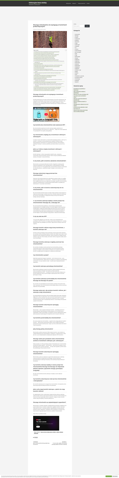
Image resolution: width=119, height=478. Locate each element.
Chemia (76, 37)
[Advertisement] (59, 13)
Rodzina (76, 73)
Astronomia (77, 34)
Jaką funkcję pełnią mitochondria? (41, 78)
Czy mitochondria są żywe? (39, 67)
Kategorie (74, 3)
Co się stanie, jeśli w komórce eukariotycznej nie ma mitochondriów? (46, 59)
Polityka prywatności (81, 3)
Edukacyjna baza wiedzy (38, 3)
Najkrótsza (77, 61)
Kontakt (88, 3)
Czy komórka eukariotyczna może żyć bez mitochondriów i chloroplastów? (48, 87)
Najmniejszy (77, 62)
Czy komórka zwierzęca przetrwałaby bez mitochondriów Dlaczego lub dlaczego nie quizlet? (49, 71)
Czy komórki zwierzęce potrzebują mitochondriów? (44, 69)
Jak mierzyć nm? (77, 108)
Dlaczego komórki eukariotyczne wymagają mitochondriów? (45, 75)
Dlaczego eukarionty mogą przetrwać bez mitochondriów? (44, 58)
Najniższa (77, 64)
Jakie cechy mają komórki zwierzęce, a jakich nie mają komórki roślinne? (47, 88)
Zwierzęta (77, 80)
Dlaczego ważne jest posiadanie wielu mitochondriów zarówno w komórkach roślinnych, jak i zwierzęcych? (48, 80)
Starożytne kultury (78, 77)
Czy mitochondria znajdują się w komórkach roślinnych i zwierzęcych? (46, 54)
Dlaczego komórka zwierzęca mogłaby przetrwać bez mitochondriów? (47, 66)
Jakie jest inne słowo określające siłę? (81, 94)
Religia (76, 71)
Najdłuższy (77, 59)
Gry (75, 47)
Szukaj (75, 24)
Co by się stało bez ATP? (38, 63)
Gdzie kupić (77, 44)
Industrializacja (78, 50)
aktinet (45, 29)
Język (76, 53)
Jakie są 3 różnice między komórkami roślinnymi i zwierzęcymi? (45, 55)
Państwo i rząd (78, 70)
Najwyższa (77, 68)
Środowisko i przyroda (79, 76)
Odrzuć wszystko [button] (115, 476)
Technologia (77, 78)
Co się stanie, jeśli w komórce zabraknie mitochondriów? (44, 57)
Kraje (76, 55)
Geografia (77, 46)
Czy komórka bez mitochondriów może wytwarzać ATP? (44, 53)
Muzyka (76, 58)
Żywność (77, 81)
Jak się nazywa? (78, 52)
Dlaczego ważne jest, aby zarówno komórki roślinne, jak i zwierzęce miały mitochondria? (48, 73)
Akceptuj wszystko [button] (108, 476)
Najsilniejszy (77, 65)
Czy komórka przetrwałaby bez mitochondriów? (43, 76)
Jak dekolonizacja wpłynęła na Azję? (81, 107)
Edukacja (77, 40)
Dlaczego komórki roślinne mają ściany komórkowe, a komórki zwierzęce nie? (48, 65)
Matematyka (77, 56)
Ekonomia (77, 41)
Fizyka (76, 43)
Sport (76, 74)
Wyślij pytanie (68, 3)
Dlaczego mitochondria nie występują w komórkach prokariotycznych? (46, 51)
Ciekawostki (77, 38)
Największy (77, 67)
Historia (76, 49)
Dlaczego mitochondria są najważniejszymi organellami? (45, 89)
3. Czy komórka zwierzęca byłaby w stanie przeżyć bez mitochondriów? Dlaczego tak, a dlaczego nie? (49, 62)
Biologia (36, 437)
